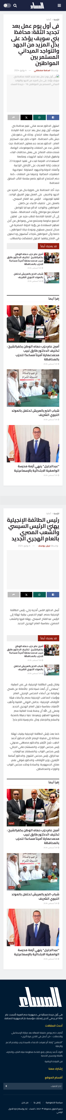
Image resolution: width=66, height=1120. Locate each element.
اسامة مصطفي (42, 70)
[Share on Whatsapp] (39, 117)
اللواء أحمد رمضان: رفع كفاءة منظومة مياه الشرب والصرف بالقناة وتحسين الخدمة (34, 1054)
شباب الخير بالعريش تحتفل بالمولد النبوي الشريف (28, 275)
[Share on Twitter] (26, 117)
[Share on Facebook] (53, 117)
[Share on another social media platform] (14, 117)
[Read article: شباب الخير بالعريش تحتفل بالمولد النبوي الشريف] (51, 277)
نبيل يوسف (44, 546)
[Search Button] (15, 5)
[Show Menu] (59, 5)
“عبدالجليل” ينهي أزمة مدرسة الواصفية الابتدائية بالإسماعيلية (36, 468)
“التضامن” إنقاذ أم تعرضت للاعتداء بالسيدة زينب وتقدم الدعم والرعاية (34, 1044)
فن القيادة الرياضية (54, 1061)
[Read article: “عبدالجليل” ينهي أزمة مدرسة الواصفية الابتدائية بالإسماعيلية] (33, 444)
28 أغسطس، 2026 (34, 268)
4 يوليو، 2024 (20, 70)
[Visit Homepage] (37, 5)
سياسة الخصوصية (54, 1102)
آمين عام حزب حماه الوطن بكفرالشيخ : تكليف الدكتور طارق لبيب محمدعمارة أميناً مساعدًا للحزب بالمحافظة (25, 259)
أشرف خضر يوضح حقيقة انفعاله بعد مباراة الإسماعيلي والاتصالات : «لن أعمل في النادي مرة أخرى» (37, 1034)
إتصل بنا (37, 1102)
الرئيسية (56, 19)
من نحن (24, 1102)
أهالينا (48, 19)
